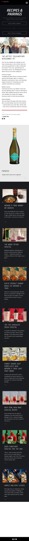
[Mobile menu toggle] (27, 3)
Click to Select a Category (14, 33)
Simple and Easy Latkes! (14, 486)
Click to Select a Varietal (14, 23)
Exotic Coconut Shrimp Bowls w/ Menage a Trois (13, 285)
